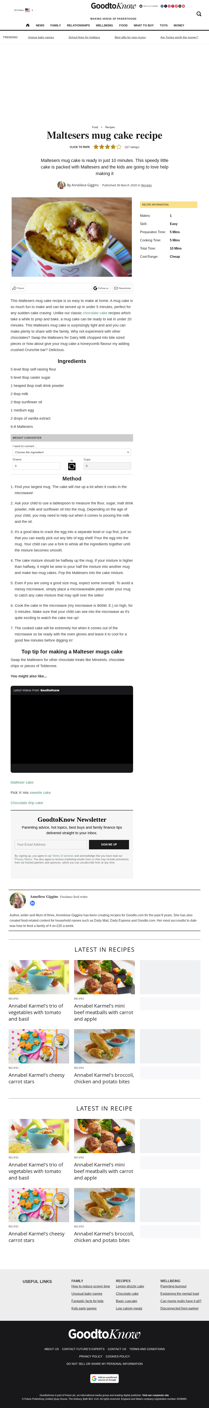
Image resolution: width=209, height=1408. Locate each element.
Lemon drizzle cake (130, 1286)
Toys (164, 25)
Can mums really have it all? (180, 1301)
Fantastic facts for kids (87, 1301)
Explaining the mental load (179, 1293)
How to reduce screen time (90, 1286)
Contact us (117, 1349)
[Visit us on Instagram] (169, 6)
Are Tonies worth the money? (179, 37)
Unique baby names (41, 37)
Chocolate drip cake (27, 803)
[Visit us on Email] (179, 6)
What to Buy (144, 25)
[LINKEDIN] (33, 903)
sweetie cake (40, 793)
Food (123, 25)
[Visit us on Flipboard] (176, 6)
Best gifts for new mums (130, 37)
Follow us (103, 288)
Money (179, 25)
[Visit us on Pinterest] (172, 6)
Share (20, 288)
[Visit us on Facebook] (162, 6)
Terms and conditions (147, 1349)
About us (51, 1349)
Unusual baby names (86, 1293)
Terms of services (63, 855)
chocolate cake (95, 313)
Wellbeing (104, 25)
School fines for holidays (84, 37)
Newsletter (125, 288)
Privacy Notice (23, 859)
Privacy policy (90, 1356)
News (40, 25)
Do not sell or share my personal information (105, 1363)
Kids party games (84, 1308)
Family (55, 25)
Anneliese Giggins (85, 185)
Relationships (78, 25)
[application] (72, 729)
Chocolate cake (127, 1293)
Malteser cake (22, 782)
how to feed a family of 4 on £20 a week (44, 926)
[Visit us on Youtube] (183, 6)
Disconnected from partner (179, 1308)
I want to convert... (25, 446)
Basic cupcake (126, 1301)
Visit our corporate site (155, 1395)
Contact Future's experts (83, 1349)
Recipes (110, 127)
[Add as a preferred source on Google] (104, 1378)
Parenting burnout (173, 1286)
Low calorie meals (129, 1308)
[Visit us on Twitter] (165, 6)
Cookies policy (118, 1356)
